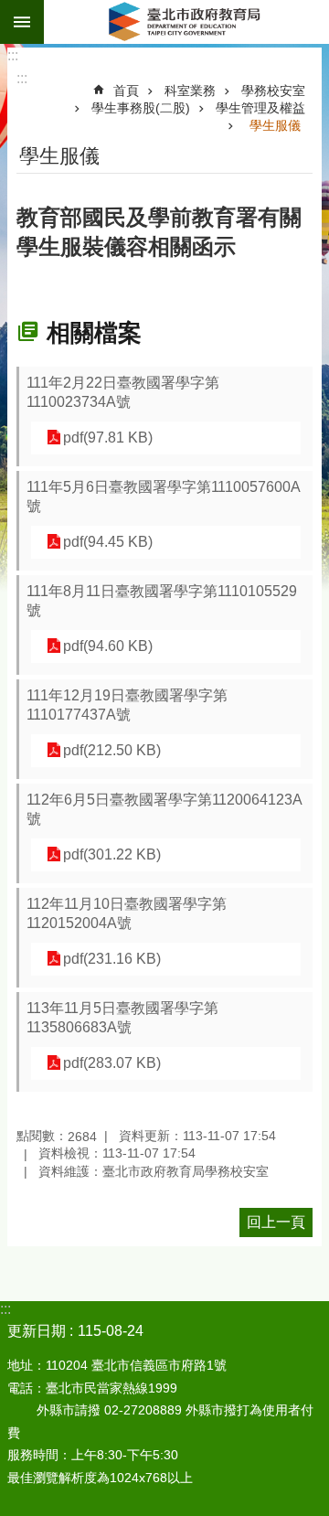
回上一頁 (276, 1222)
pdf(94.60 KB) (108, 646)
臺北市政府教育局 (186, 22)
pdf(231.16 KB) (112, 958)
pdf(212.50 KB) (112, 750)
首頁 (126, 90)
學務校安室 (273, 90)
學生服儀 (275, 125)
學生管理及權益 (260, 108)
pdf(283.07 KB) (112, 1063)
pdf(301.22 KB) (112, 854)
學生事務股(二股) (140, 108)
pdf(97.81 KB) (108, 437)
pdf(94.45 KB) (108, 542)
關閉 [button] (22, 22)
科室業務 (190, 90)
